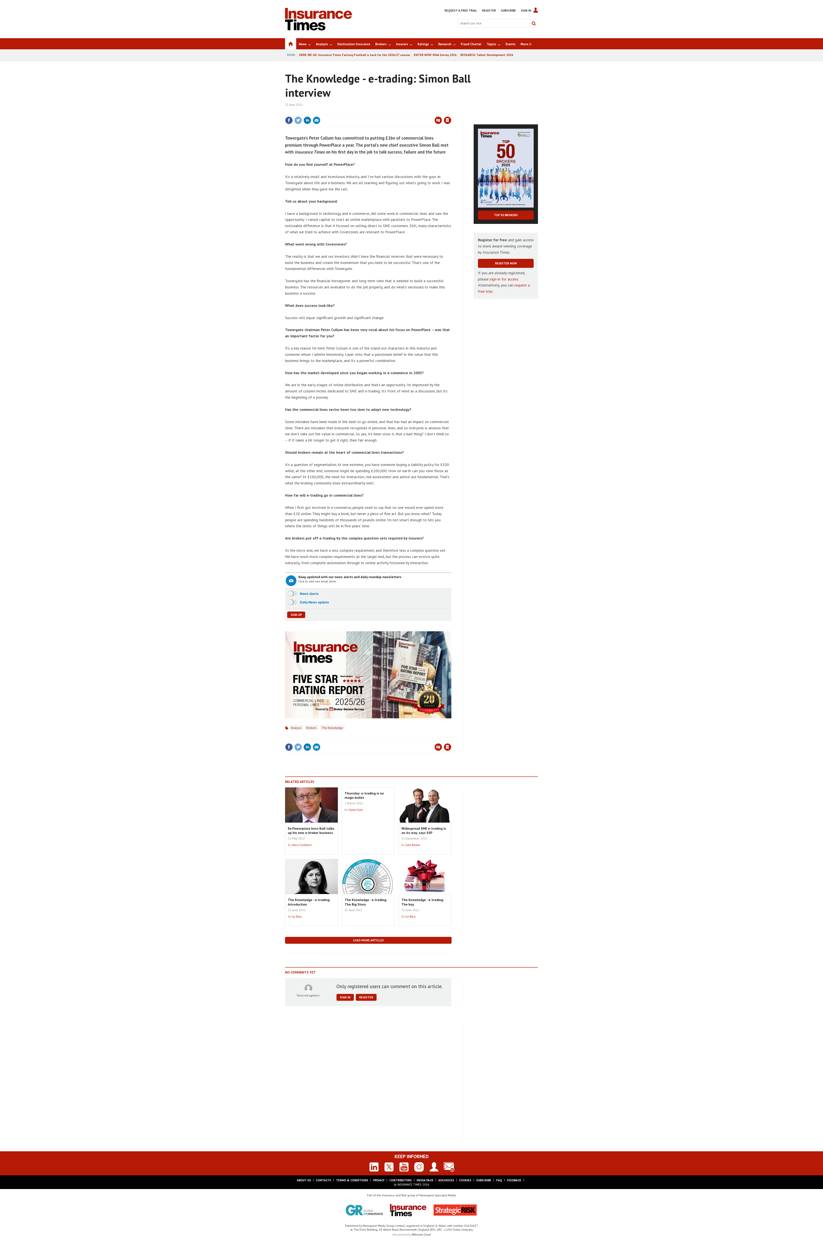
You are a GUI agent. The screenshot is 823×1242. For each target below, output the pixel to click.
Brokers (311, 728)
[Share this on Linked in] (307, 120)
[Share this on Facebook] (289, 120)
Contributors (400, 1180)
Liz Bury (297, 916)
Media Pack (425, 1180)
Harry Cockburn (302, 845)
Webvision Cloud (421, 1234)
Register (489, 10)
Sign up (296, 615)
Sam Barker (412, 845)
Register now (506, 263)
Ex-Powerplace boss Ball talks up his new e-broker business (311, 830)
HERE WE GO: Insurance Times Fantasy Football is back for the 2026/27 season (354, 55)
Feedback (514, 1180)
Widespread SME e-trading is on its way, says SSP (423, 830)
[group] (525, 43)
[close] (451, 111)
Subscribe (508, 10)
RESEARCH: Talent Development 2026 (486, 55)
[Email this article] (316, 120)
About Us (304, 1180)
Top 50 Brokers (506, 215)
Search (533, 23)
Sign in (397, 111)
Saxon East (355, 810)
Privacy (378, 1180)
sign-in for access (504, 279)
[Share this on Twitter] (298, 120)
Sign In (526, 10)
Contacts (323, 1180)
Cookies (465, 1180)
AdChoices (446, 1180)
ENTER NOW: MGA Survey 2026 (435, 55)
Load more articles (368, 940)
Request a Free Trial (461, 10)
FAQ (499, 1180)
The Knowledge (332, 728)
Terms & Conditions (352, 1180)
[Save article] (447, 120)
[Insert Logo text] (318, 29)
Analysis (296, 728)
